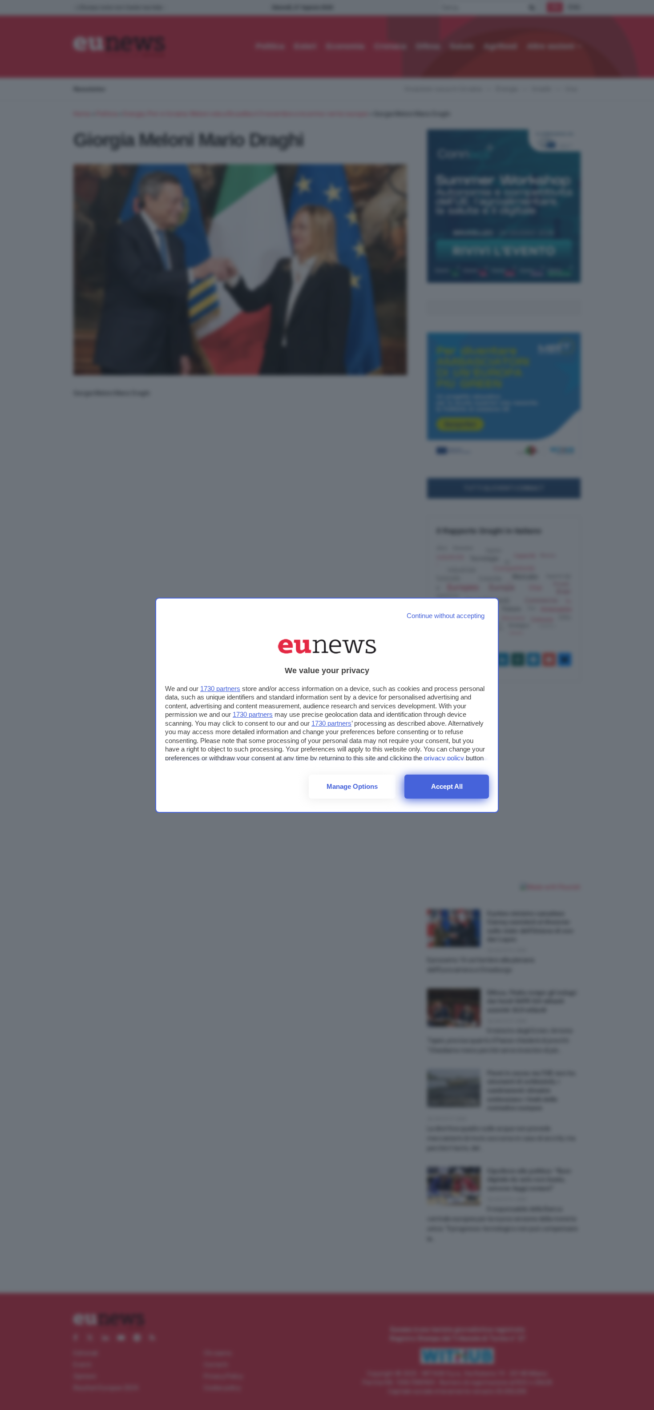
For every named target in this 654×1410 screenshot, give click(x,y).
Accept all (447, 786)
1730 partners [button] (220, 688)
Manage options (352, 786)
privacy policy (444, 758)
